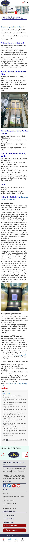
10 (25, 439)
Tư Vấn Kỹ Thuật (9, 519)
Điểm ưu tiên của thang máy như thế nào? (12, 395)
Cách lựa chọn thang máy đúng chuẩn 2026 (13, 420)
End (14, 441)
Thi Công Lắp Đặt (9, 515)
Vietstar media (22, 535)
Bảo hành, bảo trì (9, 522)
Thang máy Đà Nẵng (11, 383)
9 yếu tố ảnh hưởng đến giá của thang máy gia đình (15, 399)
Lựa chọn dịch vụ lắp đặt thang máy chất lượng (14, 406)
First (4, 439)
